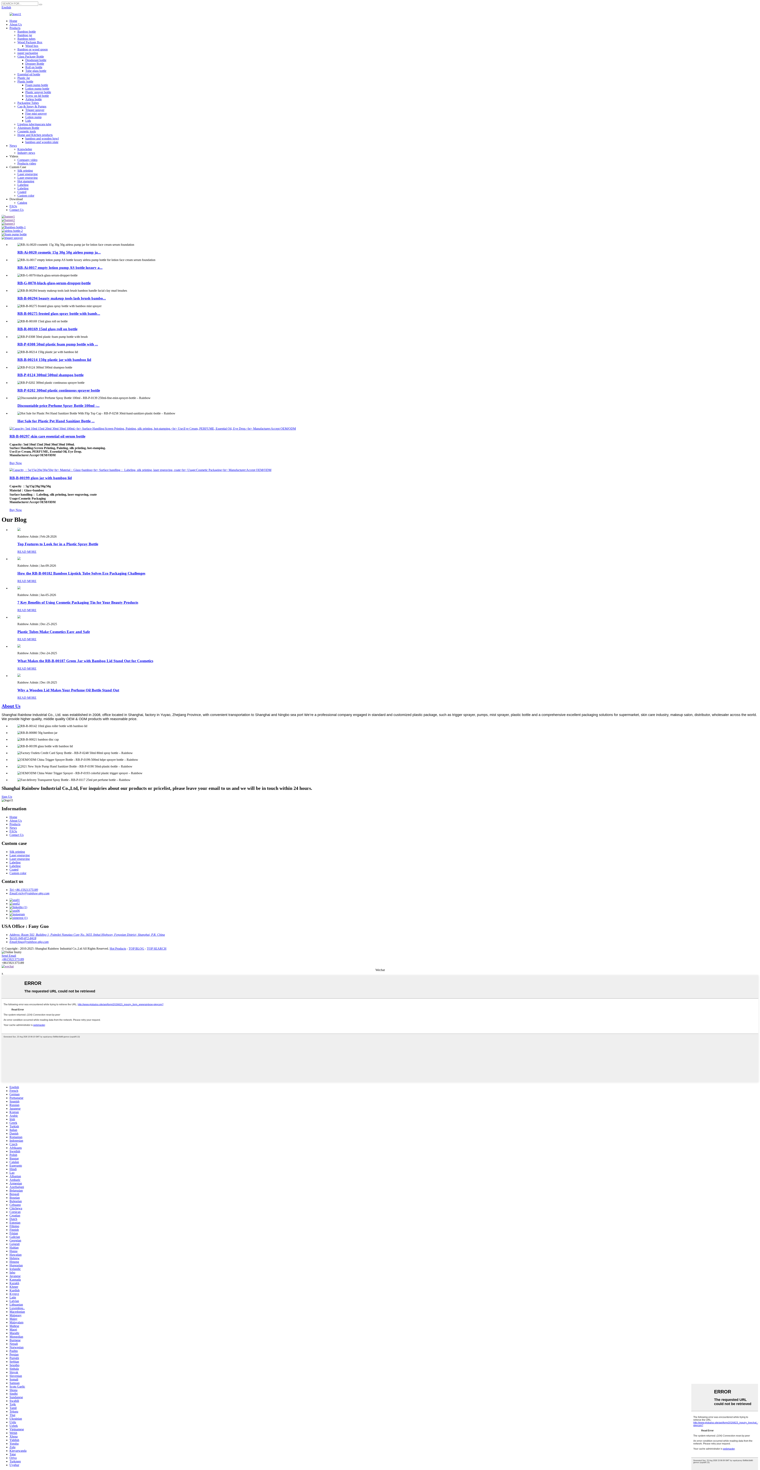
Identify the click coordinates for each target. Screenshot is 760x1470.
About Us (16, 24)
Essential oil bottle (28, 74)
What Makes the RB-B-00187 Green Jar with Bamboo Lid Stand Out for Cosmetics (85, 661)
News (13, 145)
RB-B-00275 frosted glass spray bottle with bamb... (58, 313)
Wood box (31, 46)
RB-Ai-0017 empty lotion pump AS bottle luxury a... (60, 268)
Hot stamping (25, 181)
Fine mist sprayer (36, 113)
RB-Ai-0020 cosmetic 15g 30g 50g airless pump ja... (59, 252)
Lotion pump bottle (37, 88)
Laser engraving (27, 174)
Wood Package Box (29, 42)
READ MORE (26, 551)
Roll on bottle (33, 67)
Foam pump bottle (36, 85)
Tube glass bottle (35, 70)
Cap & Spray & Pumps (31, 106)
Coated (21, 192)
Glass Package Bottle (30, 56)
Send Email (9, 955)
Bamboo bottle (26, 31)
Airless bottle (33, 99)
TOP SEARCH (156, 948)
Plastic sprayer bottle (38, 92)
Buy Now (16, 463)
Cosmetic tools (26, 131)
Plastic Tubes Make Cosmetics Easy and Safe (53, 632)
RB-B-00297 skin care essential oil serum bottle (47, 436)
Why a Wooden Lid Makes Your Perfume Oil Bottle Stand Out (68, 690)
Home (13, 21)
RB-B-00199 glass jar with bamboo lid (41, 478)
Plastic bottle (25, 81)
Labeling (22, 185)
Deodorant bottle (35, 60)
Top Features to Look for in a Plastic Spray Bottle (57, 544)
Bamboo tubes (26, 38)
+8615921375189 (13, 959)
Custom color (25, 195)
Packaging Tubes (28, 103)
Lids (28, 120)
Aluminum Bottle (28, 127)
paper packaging (27, 53)
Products (15, 28)
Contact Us (17, 209)
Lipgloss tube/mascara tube (34, 124)
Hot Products (118, 948)
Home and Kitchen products (35, 135)
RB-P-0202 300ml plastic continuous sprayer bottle (58, 390)
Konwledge (24, 149)
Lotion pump (33, 117)
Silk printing (25, 170)
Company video (27, 160)
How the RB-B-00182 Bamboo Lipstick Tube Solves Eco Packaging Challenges (81, 573)
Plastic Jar (23, 78)
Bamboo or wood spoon (32, 49)
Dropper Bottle (34, 63)
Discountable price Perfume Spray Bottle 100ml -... (58, 406)
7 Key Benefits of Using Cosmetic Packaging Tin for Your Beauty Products (77, 602)
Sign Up (7, 796)
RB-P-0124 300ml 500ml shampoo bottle (50, 375)
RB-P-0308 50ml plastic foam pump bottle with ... (57, 344)
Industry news (26, 152)
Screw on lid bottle (37, 95)
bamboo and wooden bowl (42, 138)
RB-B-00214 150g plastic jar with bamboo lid (54, 360)
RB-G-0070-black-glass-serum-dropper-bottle (54, 283)
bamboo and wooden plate (41, 142)
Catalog (22, 202)
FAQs (13, 206)
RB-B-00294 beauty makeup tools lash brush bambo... (61, 298)
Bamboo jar (24, 35)
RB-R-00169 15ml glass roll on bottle (47, 329)
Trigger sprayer (34, 110)
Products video (26, 163)
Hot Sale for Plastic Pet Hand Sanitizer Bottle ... (56, 421)
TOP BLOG (136, 948)
